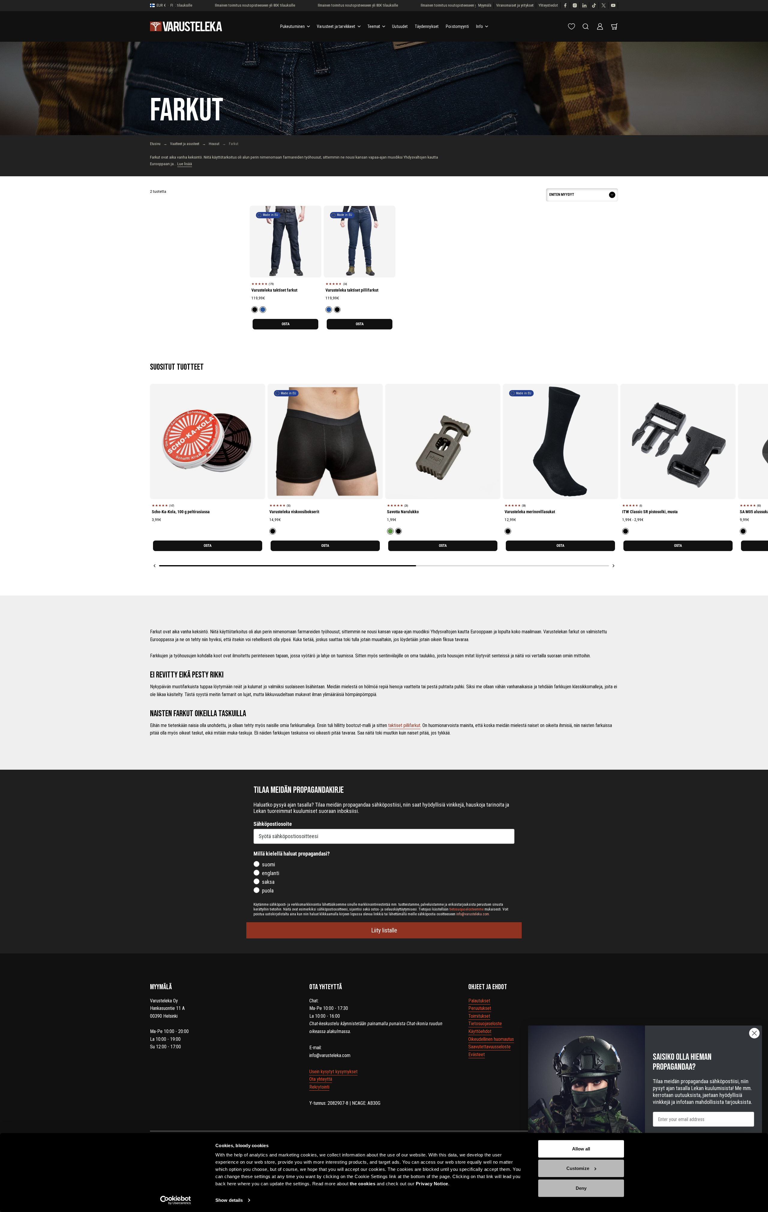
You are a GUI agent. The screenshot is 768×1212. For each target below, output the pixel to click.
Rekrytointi (319, 1087)
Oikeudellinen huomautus (491, 1039)
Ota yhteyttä (320, 1079)
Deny (581, 1188)
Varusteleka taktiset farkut (274, 290)
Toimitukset (479, 1016)
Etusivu (155, 144)
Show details (229, 1200)
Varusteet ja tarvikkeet (336, 26)
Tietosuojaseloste (485, 1023)
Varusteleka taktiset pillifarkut (352, 290)
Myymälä (484, 5)
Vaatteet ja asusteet (184, 144)
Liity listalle (384, 930)
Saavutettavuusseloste (489, 1047)
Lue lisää (184, 163)
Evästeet (476, 1054)
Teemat (374, 26)
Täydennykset (427, 26)
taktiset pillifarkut (404, 725)
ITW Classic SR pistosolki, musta (650, 511)
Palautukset (479, 1001)
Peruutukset (479, 1008)
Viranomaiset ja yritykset (515, 5)
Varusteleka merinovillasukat (530, 511)
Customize (577, 1168)
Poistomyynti (457, 26)
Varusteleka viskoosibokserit (294, 511)
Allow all (581, 1148)
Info (479, 26)
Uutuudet (400, 26)
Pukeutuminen (292, 26)
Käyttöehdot (479, 1031)
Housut (214, 144)
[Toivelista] (571, 26)
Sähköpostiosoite (273, 824)
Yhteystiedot (548, 5)
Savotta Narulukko (403, 511)
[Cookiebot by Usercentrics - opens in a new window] (175, 1200)
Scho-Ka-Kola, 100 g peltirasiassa (181, 511)
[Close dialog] (754, 1033)
